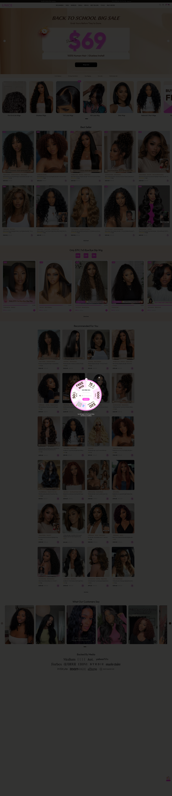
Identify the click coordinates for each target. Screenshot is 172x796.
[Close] (99, 377)
